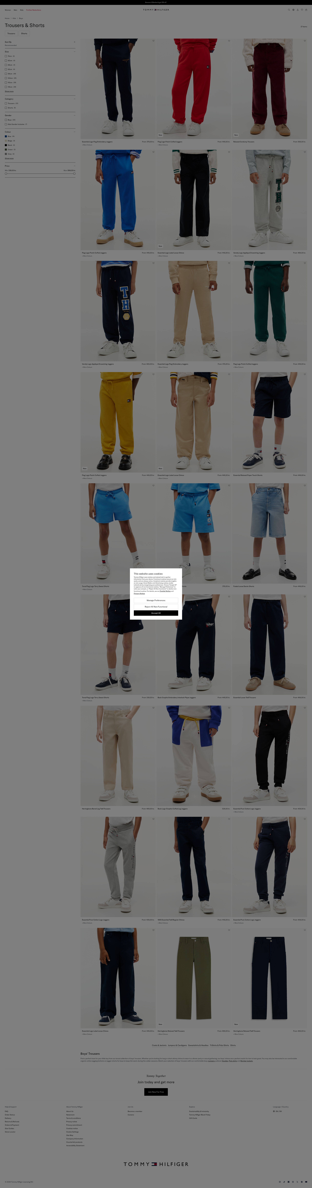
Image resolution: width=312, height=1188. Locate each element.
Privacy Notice (139, 593)
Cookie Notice (165, 591)
